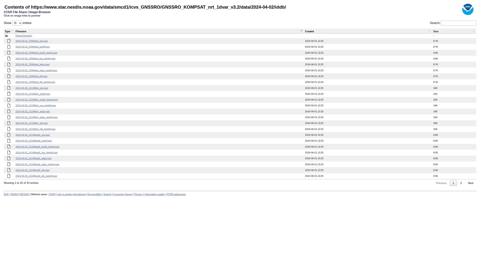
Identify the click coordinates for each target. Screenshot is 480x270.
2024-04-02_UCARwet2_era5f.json (34, 141)
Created (309, 31)
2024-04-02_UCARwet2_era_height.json (37, 152)
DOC (6, 194)
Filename (21, 31)
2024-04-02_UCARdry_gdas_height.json (37, 117)
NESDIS (24, 194)
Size (435, 31)
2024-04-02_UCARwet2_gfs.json (33, 170)
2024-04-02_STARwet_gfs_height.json (35, 82)
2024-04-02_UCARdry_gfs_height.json (36, 129)
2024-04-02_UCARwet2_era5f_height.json (37, 147)
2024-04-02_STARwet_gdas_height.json (36, 70)
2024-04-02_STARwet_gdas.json (33, 64)
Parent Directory (24, 35)
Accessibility (95, 194)
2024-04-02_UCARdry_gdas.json (33, 111)
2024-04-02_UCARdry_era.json (32, 88)
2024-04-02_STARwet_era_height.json (36, 58)
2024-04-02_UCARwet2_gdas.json (34, 158)
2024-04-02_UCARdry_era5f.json (33, 94)
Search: (435, 23)
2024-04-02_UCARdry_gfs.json (32, 123)
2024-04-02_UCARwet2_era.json (33, 135)
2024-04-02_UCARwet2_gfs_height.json (36, 176)
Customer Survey (122, 194)
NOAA (14, 194)
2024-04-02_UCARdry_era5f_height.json (37, 99)
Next (470, 183)
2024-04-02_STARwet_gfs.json (31, 76)
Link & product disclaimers (71, 194)
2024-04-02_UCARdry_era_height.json (36, 105)
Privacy (138, 194)
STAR (52, 194)
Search (107, 194)
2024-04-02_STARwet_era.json (32, 41)
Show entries (18, 23)
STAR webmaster (176, 194)
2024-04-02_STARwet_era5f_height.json (36, 53)
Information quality (155, 194)
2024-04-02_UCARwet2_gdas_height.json (37, 164)
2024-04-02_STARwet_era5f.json (33, 47)
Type (7, 31)
